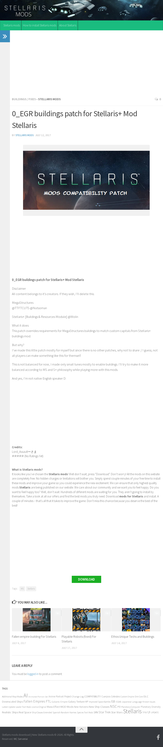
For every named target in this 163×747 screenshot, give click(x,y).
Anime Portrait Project (60, 696)
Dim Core (139, 696)
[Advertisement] (86, 62)
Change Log (78, 696)
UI (148, 712)
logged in (33, 674)
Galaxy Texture (76, 701)
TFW (144, 712)
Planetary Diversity (151, 707)
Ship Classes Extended (42, 712)
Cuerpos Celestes (110, 696)
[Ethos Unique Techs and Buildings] (136, 619)
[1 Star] (13, 456)
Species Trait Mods (85, 712)
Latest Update (8, 706)
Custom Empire (127, 696)
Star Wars (116, 712)
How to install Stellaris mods (39, 25)
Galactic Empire (60, 701)
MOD (63, 707)
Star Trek (105, 712)
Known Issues (149, 701)
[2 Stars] (15, 456)
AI (25, 695)
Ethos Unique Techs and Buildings (132, 636)
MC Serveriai (21, 739)
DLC (146, 696)
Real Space (25, 712)
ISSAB (118, 701)
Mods (70, 707)
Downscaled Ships (12, 701)
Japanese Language (132, 701)
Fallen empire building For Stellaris (34, 636)
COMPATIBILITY (92, 696)
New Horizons (81, 707)
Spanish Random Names (64, 712)
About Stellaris (67, 25)
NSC (113, 706)
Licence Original (39, 707)
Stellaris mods (11, 25)
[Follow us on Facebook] (158, 737)
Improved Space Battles (100, 701)
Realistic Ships (10, 712)
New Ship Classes (99, 707)
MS (22, 588)
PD (119, 707)
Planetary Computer (130, 706)
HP (86, 701)
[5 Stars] (22, 456)
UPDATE (155, 712)
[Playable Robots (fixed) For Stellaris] (86, 619)
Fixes (32, 99)
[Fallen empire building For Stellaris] (36, 619)
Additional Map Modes (12, 696)
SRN (96, 712)
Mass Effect (53, 707)
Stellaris (31, 588)
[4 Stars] (20, 456)
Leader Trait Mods (23, 707)
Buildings (19, 99)
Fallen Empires (34, 701)
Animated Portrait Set (38, 696)
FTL (48, 701)
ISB (113, 701)
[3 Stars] (18, 456)
